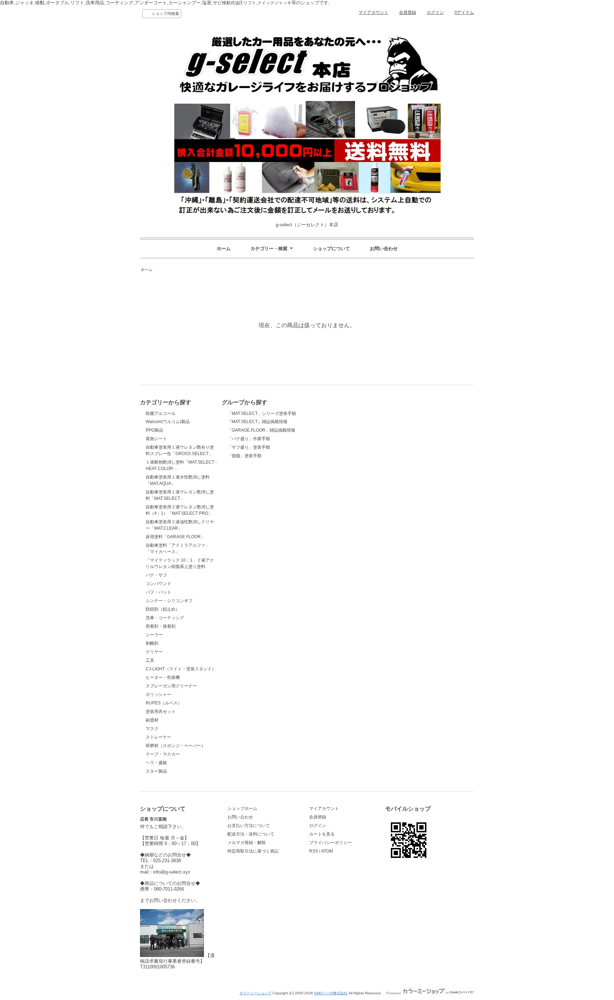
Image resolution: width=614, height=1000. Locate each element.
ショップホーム (242, 808)
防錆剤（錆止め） (163, 609)
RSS (313, 851)
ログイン (435, 12)
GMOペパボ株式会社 (331, 993)
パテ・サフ (156, 575)
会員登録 (407, 12)
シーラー (154, 634)
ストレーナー (158, 737)
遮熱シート (156, 438)
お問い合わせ (384, 248)
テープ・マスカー (163, 754)
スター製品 (156, 771)
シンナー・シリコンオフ (169, 600)
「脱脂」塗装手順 (244, 455)
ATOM (327, 851)
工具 (150, 660)
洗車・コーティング (165, 617)
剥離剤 (152, 643)
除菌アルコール (161, 413)
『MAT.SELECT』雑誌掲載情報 (257, 421)
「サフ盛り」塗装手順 (248, 447)
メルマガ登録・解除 (246, 842)
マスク (152, 728)
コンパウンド (158, 583)
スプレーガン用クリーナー (171, 685)
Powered (394, 993)
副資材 (152, 720)
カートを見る (322, 834)
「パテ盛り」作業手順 (248, 438)
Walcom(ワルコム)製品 (168, 421)
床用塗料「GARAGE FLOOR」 (175, 536)
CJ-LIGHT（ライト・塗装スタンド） (181, 668)
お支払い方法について (248, 825)
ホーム (224, 248)
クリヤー (154, 651)
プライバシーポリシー (330, 842)
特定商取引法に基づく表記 (253, 851)
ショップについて (331, 248)
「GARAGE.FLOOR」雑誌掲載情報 (261, 430)
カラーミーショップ (255, 993)
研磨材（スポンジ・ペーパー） (175, 745)
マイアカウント (373, 12)
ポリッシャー (158, 694)
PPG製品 (154, 430)
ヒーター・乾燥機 (163, 677)
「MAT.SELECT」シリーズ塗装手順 (261, 413)
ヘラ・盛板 (156, 762)
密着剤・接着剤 (161, 626)
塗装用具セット (161, 711)
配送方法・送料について (250, 834)
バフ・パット (158, 592)
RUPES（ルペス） (164, 703)
